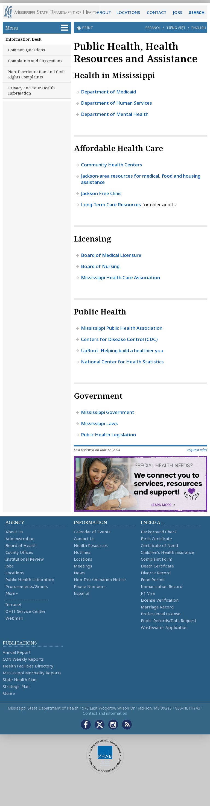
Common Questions (26, 49)
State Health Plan (19, 679)
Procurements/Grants (26, 586)
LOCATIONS (128, 12)
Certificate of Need (159, 545)
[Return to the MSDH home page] (54, 12)
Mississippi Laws (99, 423)
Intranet (13, 604)
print (87, 27)
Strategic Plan (16, 686)
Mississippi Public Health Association (121, 328)
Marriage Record (157, 607)
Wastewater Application (164, 627)
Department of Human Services (116, 103)
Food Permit (153, 579)
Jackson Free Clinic (101, 193)
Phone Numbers (90, 586)
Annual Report (17, 652)
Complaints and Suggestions (35, 60)
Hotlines (82, 552)
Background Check (159, 531)
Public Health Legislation (108, 434)
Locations (14, 572)
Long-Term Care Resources (111, 204)
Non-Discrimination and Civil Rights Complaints (36, 74)
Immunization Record (161, 586)
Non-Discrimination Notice (100, 579)
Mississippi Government (107, 412)
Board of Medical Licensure (111, 255)
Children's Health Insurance (167, 552)
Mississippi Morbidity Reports (32, 672)
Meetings (83, 566)
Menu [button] (11, 28)
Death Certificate (157, 566)
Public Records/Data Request (168, 620)
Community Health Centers (111, 164)
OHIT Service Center (25, 611)
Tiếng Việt (176, 27)
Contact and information (105, 713)
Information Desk (23, 39)
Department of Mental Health (114, 114)
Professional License (160, 613)
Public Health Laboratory (29, 579)
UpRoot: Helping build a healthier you (122, 350)
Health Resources (91, 545)
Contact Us (84, 538)
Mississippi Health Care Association (120, 277)
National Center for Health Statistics (122, 361)
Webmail (14, 618)
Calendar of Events (92, 531)
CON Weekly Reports (23, 659)
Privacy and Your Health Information (31, 90)
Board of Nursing (100, 266)
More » (11, 593)
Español (153, 27)
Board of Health (21, 545)
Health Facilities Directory (28, 666)
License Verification (160, 600)
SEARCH (197, 12)
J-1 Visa (148, 593)
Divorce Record (156, 572)
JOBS (177, 12)
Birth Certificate (156, 538)
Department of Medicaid (108, 92)
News (79, 572)
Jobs (9, 566)
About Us (14, 531)
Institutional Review (24, 559)
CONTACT (157, 12)
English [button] (198, 27)
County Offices (19, 552)
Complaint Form (156, 559)
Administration (19, 538)
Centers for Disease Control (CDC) (119, 339)
